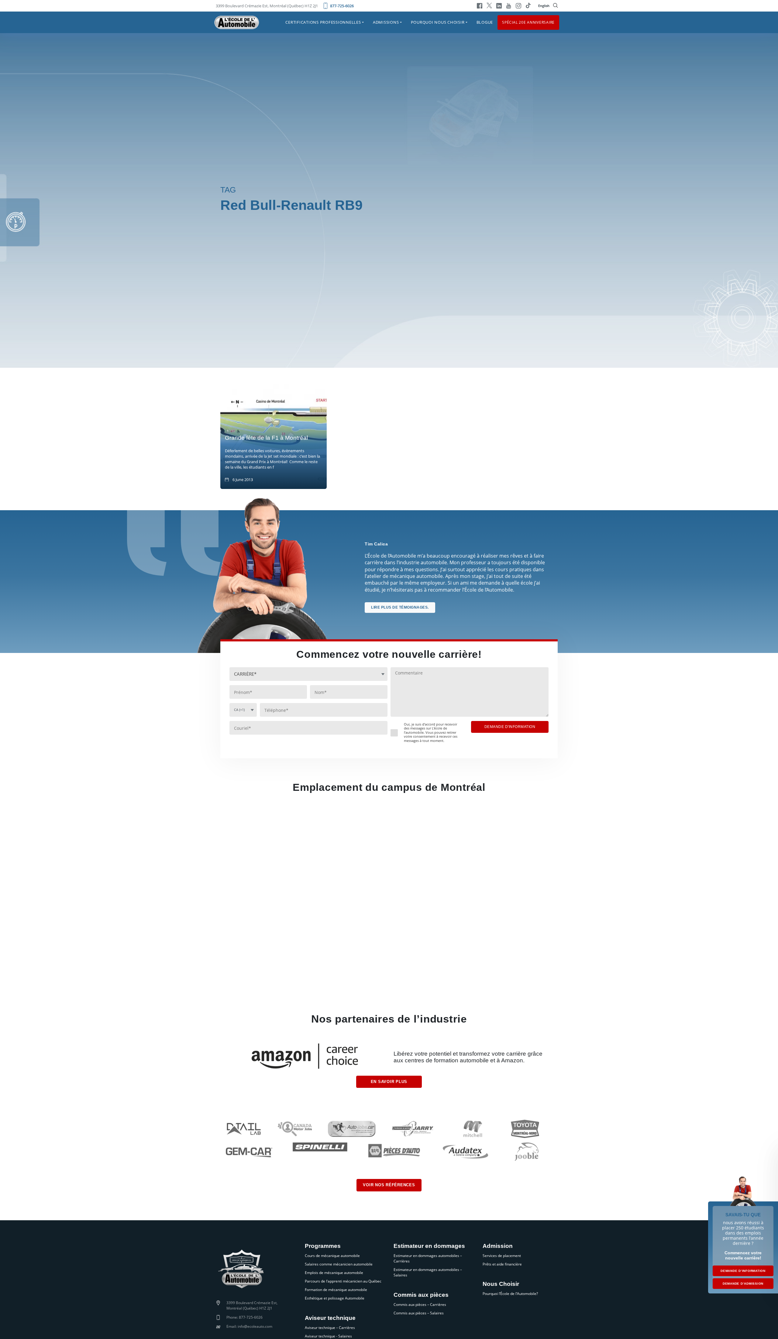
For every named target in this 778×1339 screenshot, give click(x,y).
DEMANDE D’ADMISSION (743, 1283)
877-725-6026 (342, 6)
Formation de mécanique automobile (336, 1289)
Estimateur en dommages (429, 1246)
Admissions (386, 22)
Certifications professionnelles (323, 22)
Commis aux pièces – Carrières (420, 1304)
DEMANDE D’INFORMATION (743, 1270)
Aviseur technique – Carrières (330, 1327)
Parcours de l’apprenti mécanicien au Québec (343, 1281)
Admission (498, 1246)
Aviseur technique (330, 1318)
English (543, 5)
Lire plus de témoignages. (400, 607)
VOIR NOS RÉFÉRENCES (389, 1185)
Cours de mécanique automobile (332, 1255)
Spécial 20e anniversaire (528, 22)
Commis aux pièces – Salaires (419, 1313)
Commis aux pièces (421, 1295)
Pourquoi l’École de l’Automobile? (510, 1293)
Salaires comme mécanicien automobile (339, 1264)
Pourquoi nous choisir (438, 22)
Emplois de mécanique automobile (334, 1272)
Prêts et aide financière (502, 1264)
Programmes (323, 1246)
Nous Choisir (501, 1284)
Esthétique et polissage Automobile (334, 1298)
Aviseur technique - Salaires (328, 1336)
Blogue (485, 22)
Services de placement (502, 1255)
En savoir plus (389, 1081)
